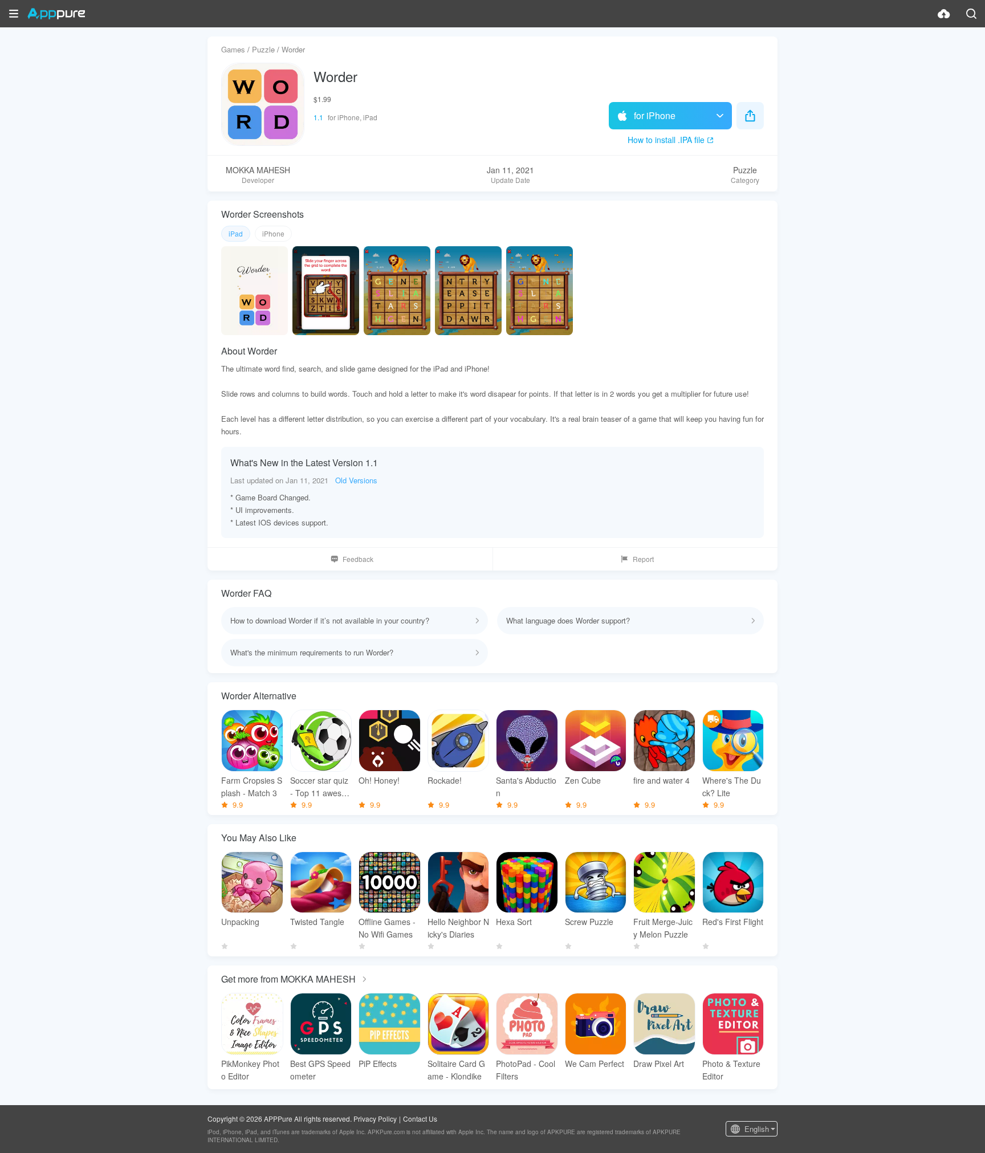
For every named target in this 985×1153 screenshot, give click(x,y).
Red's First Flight (732, 921)
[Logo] (56, 13)
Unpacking (240, 921)
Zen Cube (583, 780)
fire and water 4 (661, 780)
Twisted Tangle (317, 921)
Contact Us (420, 1118)
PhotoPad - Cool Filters (525, 1070)
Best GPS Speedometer (320, 1070)
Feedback (358, 559)
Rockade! (445, 780)
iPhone (273, 233)
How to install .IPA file (666, 139)
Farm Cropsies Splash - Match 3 (251, 786)
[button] (13, 13)
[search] (971, 13)
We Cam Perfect (594, 1063)
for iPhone (654, 115)
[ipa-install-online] (944, 13)
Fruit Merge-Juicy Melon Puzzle (663, 928)
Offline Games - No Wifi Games (387, 928)
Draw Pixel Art (658, 1063)
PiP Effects (378, 1063)
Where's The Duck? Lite (731, 786)
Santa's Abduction (526, 786)
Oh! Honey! (379, 780)
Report (643, 559)
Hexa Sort (514, 921)
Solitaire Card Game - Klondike (456, 1070)
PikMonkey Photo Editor (250, 1070)
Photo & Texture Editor (731, 1070)
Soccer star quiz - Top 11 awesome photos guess (319, 787)
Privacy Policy (375, 1118)
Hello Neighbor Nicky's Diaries (458, 928)
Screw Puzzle (589, 921)
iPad (236, 233)
